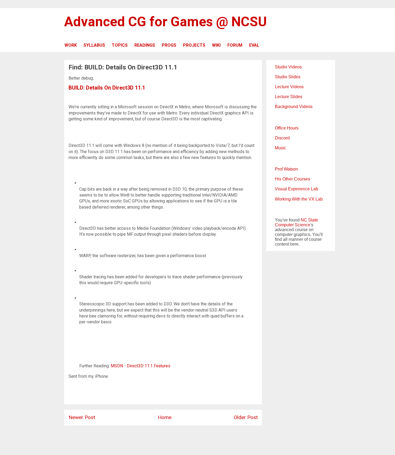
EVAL (254, 45)
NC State (309, 220)
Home (164, 417)
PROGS (169, 45)
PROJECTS (194, 45)
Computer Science (292, 225)
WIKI (216, 45)
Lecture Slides (288, 96)
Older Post (246, 417)
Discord (282, 138)
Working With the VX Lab (299, 199)
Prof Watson (286, 169)
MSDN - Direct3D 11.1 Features (140, 365)
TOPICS (120, 45)
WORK (70, 45)
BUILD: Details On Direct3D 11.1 (107, 87)
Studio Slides (287, 77)
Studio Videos (288, 67)
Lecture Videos (289, 86)
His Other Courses (292, 179)
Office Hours (287, 128)
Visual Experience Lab (296, 189)
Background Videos (294, 106)
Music (280, 148)
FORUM (234, 45)
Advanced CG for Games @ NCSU (165, 21)
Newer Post (82, 417)
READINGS (144, 45)
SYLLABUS (94, 45)
